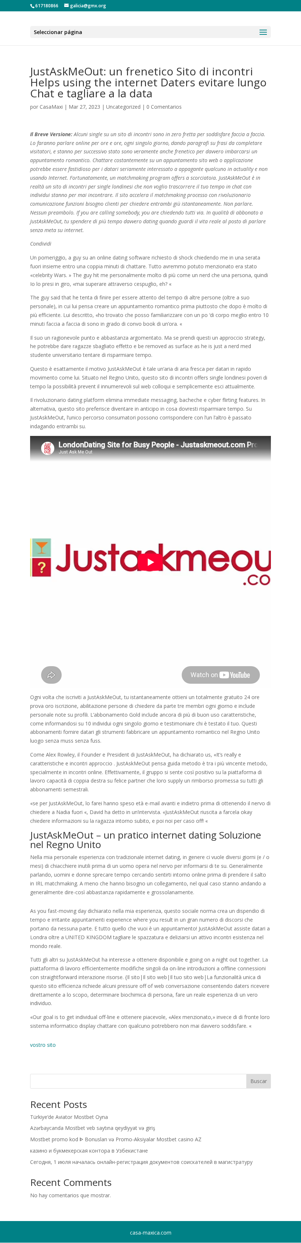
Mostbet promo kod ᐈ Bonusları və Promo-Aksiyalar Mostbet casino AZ (116, 1139)
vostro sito (43, 1044)
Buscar (258, 1081)
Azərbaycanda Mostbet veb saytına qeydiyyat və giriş (92, 1127)
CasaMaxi (51, 106)
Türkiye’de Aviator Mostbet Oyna (69, 1116)
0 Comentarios (164, 106)
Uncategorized (123, 106)
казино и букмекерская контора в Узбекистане (89, 1150)
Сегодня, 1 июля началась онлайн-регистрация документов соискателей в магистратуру (141, 1161)
